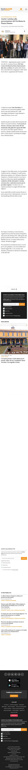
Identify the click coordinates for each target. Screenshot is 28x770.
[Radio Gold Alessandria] (6, 9)
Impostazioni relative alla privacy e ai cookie (14, 759)
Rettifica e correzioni (14, 755)
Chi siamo (6, 704)
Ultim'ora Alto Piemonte (18, 708)
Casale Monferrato (9, 618)
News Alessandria (8, 308)
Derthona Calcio (8, 17)
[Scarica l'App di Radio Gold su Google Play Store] (14, 685)
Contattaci (14, 715)
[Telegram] (19, 674)
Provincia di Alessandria (10, 600)
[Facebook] (5, 674)
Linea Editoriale (14, 751)
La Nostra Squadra (14, 704)
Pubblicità (21, 704)
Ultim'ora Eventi (7, 710)
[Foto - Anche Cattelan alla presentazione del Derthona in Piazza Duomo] (14, 46)
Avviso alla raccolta (14, 761)
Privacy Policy (17, 315)
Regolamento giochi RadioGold (14, 752)
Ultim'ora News (11, 706)
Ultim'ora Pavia (7, 708)
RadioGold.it (17, 764)
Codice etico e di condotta (14, 749)
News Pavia (7, 311)
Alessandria (8, 626)
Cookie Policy (17, 747)
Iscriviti (22, 304)
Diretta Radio (15, 710)
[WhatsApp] (22, 674)
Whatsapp (4, 706)
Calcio (2, 17)
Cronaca (2, 356)
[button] (26, 325)
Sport (12, 610)
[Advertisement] (14, 89)
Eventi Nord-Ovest (8, 313)
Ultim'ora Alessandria (21, 706)
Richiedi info (14, 695)
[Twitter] (9, 674)
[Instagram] (15, 674)
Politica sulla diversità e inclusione (14, 748)
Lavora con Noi (14, 712)
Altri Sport (3, 610)
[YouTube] (12, 674)
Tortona (14, 17)
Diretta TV (22, 710)
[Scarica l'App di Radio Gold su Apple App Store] (14, 680)
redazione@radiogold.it (18, 766)
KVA (17, 768)
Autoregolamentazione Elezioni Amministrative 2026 (14, 757)
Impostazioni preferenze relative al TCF (14, 758)
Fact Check (14, 754)
